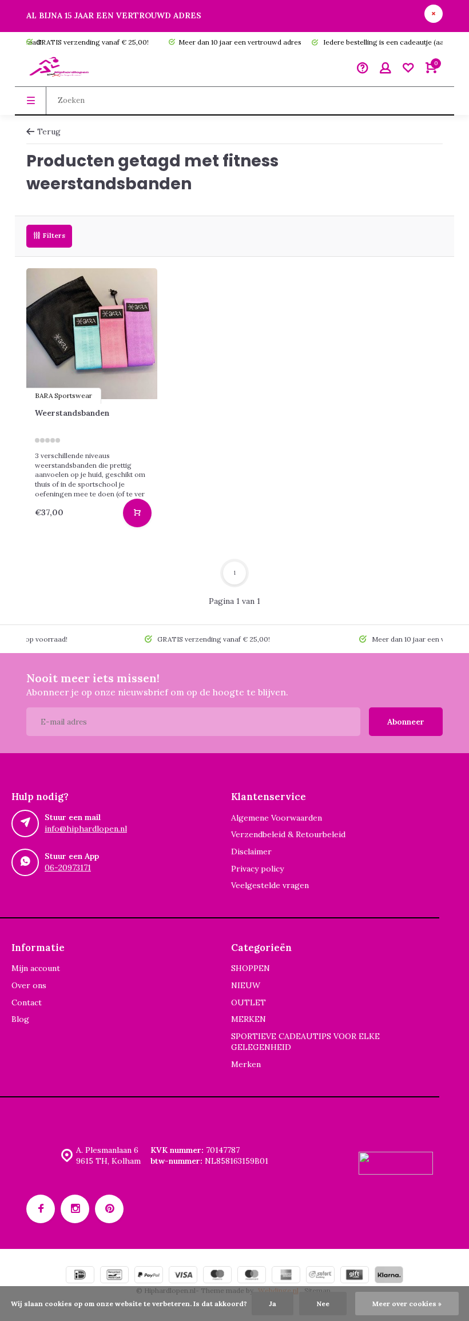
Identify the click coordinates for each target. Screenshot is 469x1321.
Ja (272, 1303)
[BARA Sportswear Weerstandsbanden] (91, 333)
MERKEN (248, 1019)
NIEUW (245, 985)
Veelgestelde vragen (270, 885)
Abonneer (405, 722)
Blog (20, 1019)
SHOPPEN (250, 968)
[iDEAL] (80, 1276)
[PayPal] (148, 1276)
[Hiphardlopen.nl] (60, 69)
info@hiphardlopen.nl (86, 828)
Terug (49, 131)
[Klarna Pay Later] (389, 1276)
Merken (246, 1064)
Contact (26, 1002)
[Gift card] (354, 1276)
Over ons (28, 985)
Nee (322, 1303)
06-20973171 (68, 867)
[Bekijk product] (137, 513)
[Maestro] (217, 1276)
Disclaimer (251, 851)
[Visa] (183, 1276)
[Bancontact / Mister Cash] (114, 1276)
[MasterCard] (251, 1276)
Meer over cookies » (407, 1303)
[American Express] (286, 1276)
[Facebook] (40, 1209)
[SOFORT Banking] (320, 1276)
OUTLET (248, 1002)
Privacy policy (257, 869)
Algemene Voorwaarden (276, 818)
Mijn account (35, 968)
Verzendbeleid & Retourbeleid (288, 834)
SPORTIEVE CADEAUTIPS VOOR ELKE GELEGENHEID (305, 1042)
